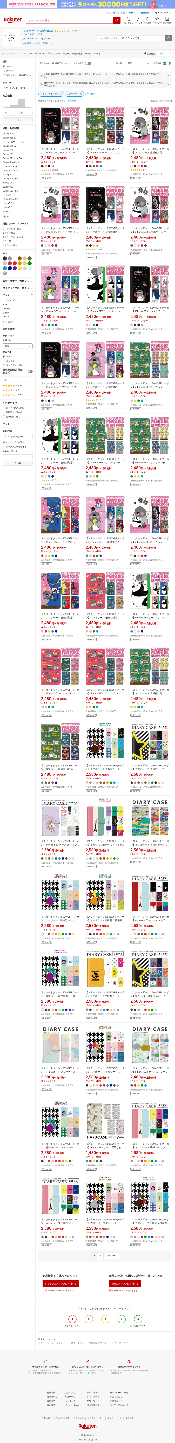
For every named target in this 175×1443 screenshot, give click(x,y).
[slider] (3, 107)
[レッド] (15, 263)
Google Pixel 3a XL (12, 162)
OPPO (6, 317)
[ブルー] (5, 268)
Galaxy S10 (8, 134)
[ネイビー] (10, 268)
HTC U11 (7, 195)
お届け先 (7, 340)
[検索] (117, 20)
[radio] (4, 66)
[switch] (30, 371)
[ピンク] (5, 263)
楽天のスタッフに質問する (125, 1283)
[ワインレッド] (10, 263)
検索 (19, 120)
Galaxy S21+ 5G (10, 191)
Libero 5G (7, 207)
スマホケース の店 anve (38, 30)
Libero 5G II (8, 203)
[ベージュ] (25, 258)
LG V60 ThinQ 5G (11, 199)
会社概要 (27, 43)
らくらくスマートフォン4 (14, 142)
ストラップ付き (10, 245)
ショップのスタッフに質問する (60, 1283)
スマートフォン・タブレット (52, 1343)
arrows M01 (8, 183)
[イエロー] (25, 263)
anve (5, 304)
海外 (12, 336)
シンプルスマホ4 (10, 170)
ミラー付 (7, 241)
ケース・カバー (122, 1343)
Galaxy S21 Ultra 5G (12, 158)
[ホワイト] (15, 258)
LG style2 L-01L (10, 166)
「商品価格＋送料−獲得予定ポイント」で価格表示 (60, 63)
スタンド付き (9, 233)
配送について (49, 43)
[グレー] (10, 258)
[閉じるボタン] (168, 75)
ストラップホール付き (13, 237)
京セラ (6, 312)
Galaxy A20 (8, 150)
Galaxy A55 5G (10, 138)
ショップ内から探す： (109, 38)
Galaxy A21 (8, 154)
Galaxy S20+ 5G (10, 179)
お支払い (37, 43)
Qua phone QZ (9, 146)
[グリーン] (30, 263)
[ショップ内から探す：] (168, 38)
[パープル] (15, 268)
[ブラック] (5, 258)
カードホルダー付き (12, 229)
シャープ (7, 308)
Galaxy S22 (8, 174)
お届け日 (7, 352)
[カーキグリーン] (30, 258)
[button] (163, 13)
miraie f (6, 211)
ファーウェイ (9, 300)
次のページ (112, 1255)
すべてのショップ (10, 53)
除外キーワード (10, 451)
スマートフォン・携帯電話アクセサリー (91, 1343)
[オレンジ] (20, 263)
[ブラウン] (20, 258)
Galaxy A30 (8, 187)
